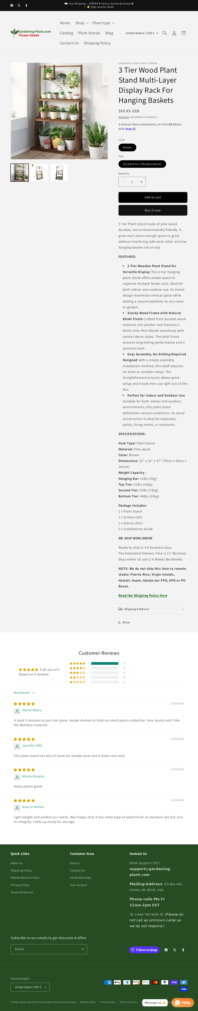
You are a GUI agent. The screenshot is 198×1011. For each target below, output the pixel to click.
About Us (16, 863)
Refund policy (88, 1002)
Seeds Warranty (80, 877)
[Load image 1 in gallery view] (19, 173)
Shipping (124, 117)
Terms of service (128, 1002)
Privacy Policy (20, 885)
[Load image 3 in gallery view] (59, 173)
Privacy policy (107, 1002)
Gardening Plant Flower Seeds (36, 1002)
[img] (24, 704)
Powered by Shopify (65, 1002)
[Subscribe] (82, 949)
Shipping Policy (21, 870)
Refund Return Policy (25, 877)
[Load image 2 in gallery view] (39, 173)
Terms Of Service (22, 892)
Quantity (124, 173)
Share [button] (126, 622)
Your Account (78, 885)
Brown (127, 147)
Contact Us (77, 870)
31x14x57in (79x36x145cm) (142, 164)
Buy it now (153, 210)
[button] (81, 23)
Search (74, 863)
